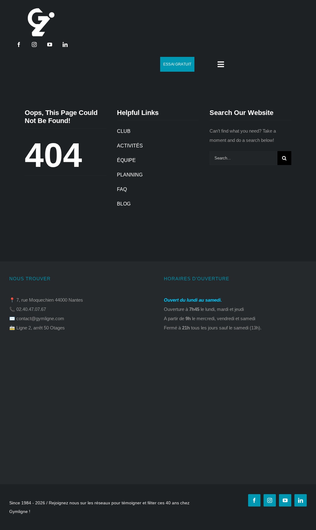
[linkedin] (65, 44)
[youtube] (50, 44)
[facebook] (19, 44)
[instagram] (34, 44)
